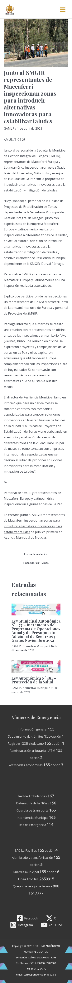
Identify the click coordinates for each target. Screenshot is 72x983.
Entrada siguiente (36, 563)
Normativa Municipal (35, 646)
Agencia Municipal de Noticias (25, 537)
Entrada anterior (36, 554)
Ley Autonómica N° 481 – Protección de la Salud (34, 679)
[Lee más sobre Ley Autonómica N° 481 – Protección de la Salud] (36, 666)
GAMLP (9, 128)
